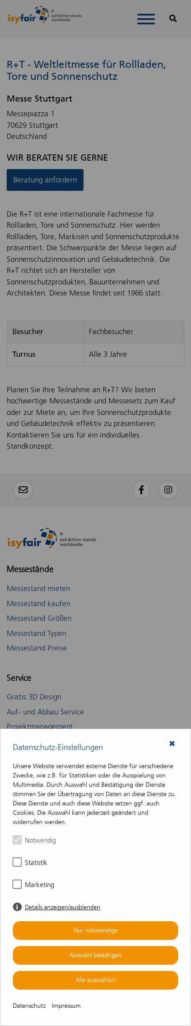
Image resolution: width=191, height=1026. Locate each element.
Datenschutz (29, 1006)
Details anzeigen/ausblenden (62, 907)
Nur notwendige (96, 930)
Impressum (66, 1006)
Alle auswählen (95, 980)
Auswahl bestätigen (95, 955)
